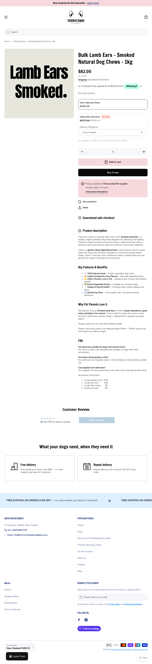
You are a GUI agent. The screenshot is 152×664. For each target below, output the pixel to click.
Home (6, 41)
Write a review (97, 420)
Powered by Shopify (140, 649)
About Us (81, 558)
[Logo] (76, 17)
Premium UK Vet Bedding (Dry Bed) (94, 538)
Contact (81, 564)
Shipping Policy (11, 596)
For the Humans (85, 551)
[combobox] (76, 32)
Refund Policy (10, 603)
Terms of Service (12, 609)
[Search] (7, 32)
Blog (79, 571)
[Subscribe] (144, 597)
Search (7, 589)
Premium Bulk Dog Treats (89, 545)
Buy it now (113, 172)
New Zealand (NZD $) (18, 648)
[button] (146, 17)
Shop (79, 531)
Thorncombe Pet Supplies (120, 649)
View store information (97, 191)
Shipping (82, 79)
